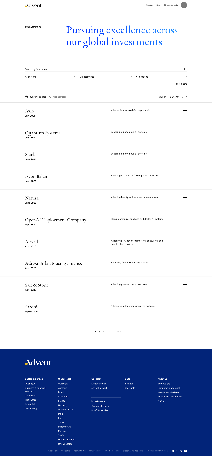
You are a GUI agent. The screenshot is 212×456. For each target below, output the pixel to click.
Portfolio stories (99, 410)
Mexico (62, 431)
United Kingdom (66, 439)
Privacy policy (94, 451)
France (61, 401)
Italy (60, 418)
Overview (30, 383)
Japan (61, 422)
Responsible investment (170, 396)
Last (119, 331)
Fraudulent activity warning (157, 451)
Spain (61, 435)
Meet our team (99, 383)
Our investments (100, 406)
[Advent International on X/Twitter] (177, 451)
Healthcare (30, 400)
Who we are (164, 383)
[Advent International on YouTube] (185, 451)
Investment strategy (168, 392)
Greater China (65, 409)
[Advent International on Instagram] (181, 451)
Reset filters (181, 83)
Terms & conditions (111, 451)
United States (65, 444)
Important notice (79, 451)
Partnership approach (169, 388)
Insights (129, 383)
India (60, 413)
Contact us (65, 451)
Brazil (61, 392)
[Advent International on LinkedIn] (173, 451)
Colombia (63, 396)
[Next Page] (113, 331)
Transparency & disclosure (132, 451)
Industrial (30, 404)
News (158, 5)
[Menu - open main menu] (184, 5)
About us (149, 5)
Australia (62, 388)
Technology (31, 408)
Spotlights (130, 388)
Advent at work (99, 388)
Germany (63, 405)
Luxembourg (64, 426)
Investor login (172, 5)
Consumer (30, 395)
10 (109, 331)
